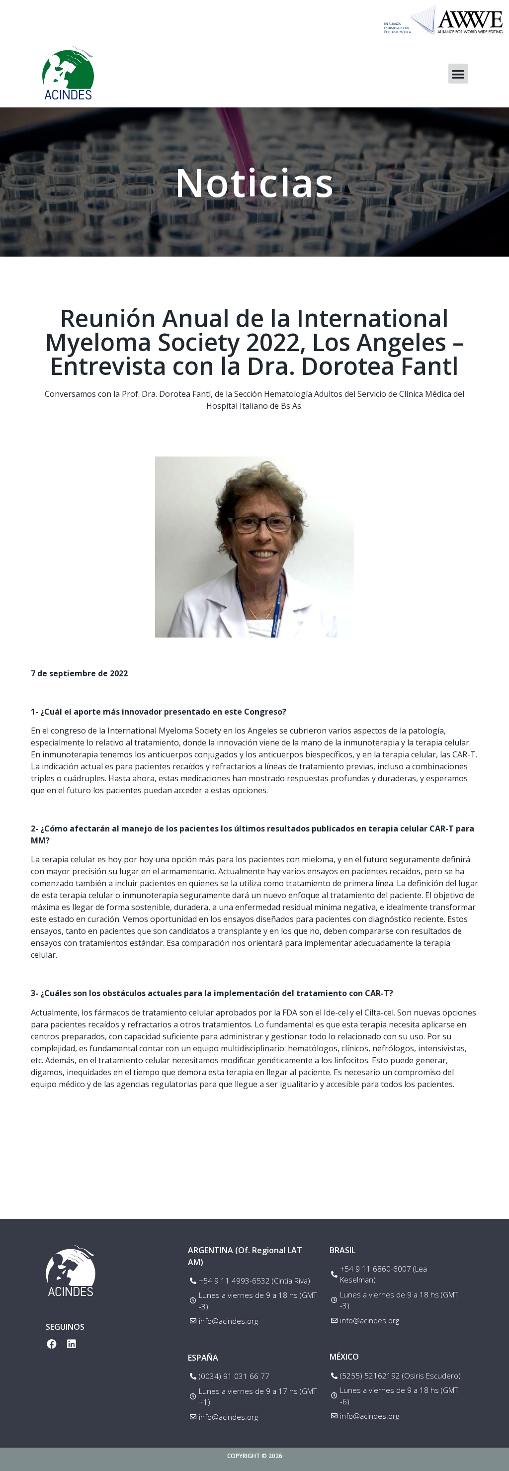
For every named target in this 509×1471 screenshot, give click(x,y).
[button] (458, 74)
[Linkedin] (72, 1344)
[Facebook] (52, 1344)
